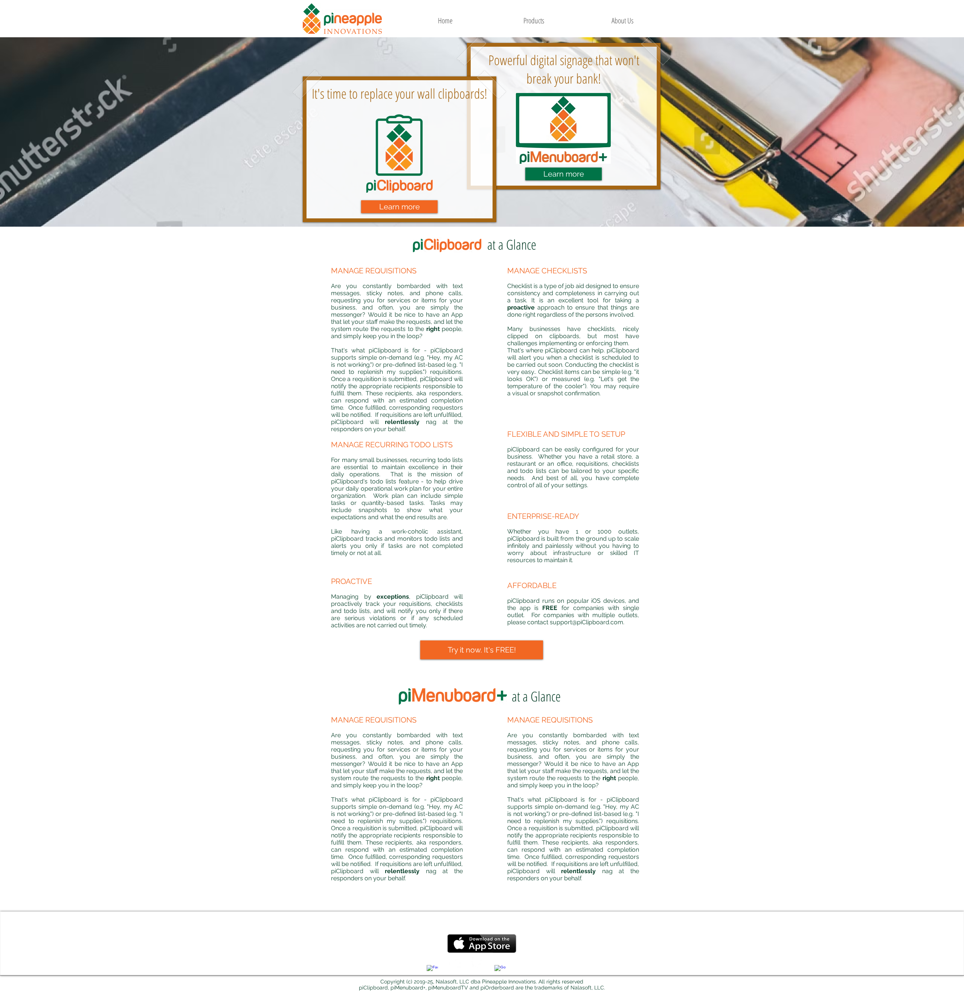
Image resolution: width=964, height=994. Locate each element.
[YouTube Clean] (522, 962)
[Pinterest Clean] (477, 962)
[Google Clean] (500, 970)
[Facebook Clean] (432, 970)
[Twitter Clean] (455, 962)
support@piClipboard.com (586, 622)
